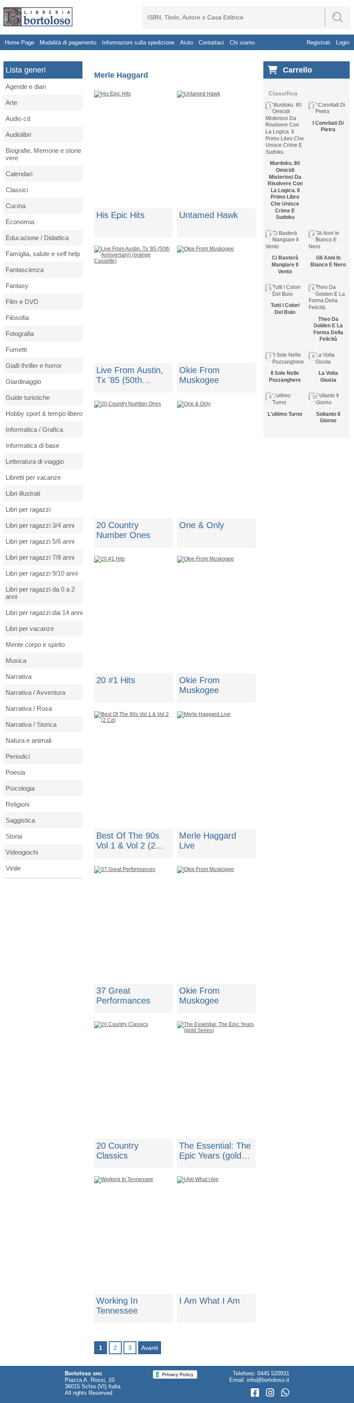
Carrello (297, 70)
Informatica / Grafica (34, 429)
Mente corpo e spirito (35, 644)
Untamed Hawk (208, 215)
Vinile (13, 868)
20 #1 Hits (115, 680)
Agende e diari (26, 86)
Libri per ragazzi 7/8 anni (40, 557)
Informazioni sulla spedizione (138, 42)
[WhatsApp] (285, 1392)
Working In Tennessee (117, 1305)
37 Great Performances (123, 995)
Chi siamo (242, 42)
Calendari (19, 173)
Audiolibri (18, 134)
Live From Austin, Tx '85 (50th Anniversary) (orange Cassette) (131, 375)
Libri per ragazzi (28, 509)
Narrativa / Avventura (35, 692)
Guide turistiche (28, 397)
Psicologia (20, 788)
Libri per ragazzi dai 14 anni (44, 612)
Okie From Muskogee (199, 375)
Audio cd (18, 118)
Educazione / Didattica (37, 237)
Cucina (15, 205)
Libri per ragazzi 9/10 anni (42, 573)
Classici (17, 189)
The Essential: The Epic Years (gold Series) (215, 1151)
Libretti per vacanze (33, 477)
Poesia (15, 772)
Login (342, 42)
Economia (20, 221)
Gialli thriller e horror (34, 365)
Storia (14, 836)
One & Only (201, 525)
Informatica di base (32, 445)
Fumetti (16, 349)
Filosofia (17, 317)
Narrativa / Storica (31, 724)
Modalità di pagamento (68, 42)
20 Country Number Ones (123, 530)
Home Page (19, 42)
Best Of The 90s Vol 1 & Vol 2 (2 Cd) (127, 841)
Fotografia (20, 333)
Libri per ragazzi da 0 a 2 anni (40, 593)
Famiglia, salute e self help (43, 253)
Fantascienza (25, 269)
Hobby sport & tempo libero (44, 413)
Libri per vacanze (30, 628)
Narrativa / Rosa (29, 708)
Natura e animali (28, 740)
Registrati (318, 42)
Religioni (17, 804)
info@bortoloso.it (268, 1380)
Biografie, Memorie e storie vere (43, 154)
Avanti (149, 1347)
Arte (11, 102)
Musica (16, 660)
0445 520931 (273, 1373)
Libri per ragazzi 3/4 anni (40, 525)
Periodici (18, 756)
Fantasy (17, 285)
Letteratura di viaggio (35, 461)
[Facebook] (256, 1392)
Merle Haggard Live (207, 840)
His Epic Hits (120, 215)
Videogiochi (22, 852)
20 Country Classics (117, 1150)
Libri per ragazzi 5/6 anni (40, 541)
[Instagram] (271, 1392)
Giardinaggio (23, 381)
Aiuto (186, 42)
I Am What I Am (209, 1300)
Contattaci (211, 42)
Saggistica (20, 820)
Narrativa (19, 676)
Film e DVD (22, 301)
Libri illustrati (23, 493)
